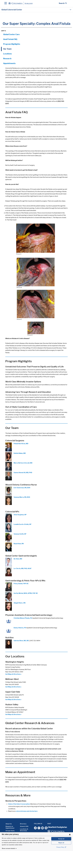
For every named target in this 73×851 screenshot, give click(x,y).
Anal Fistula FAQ (10, 39)
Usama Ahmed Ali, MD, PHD (23, 472)
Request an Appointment (10, 827)
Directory (23, 824)
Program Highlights (11, 44)
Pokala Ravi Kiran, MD (21, 443)
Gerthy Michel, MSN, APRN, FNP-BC (26, 593)
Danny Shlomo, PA (20, 628)
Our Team (7, 49)
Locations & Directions (24, 829)
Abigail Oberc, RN (19, 603)
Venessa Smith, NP (20, 534)
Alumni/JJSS (24, 826)
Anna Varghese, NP (20, 515)
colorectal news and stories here (26, 811)
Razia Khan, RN (19, 543)
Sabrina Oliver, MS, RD (21, 640)
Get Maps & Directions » (13, 674)
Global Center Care (11, 34)
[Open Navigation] (5, 3)
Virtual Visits (10, 830)
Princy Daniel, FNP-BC (21, 583)
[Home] (21, 3)
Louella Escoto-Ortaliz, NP (22, 524)
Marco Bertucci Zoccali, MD (23, 463)
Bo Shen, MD (18, 559)
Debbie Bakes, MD (20, 453)
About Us (9, 824)
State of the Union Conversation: (19, 804)
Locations (7, 54)
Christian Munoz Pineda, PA (23, 618)
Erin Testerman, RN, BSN (22, 488)
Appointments (9, 63)
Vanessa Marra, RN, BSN (22, 497)
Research (7, 58)
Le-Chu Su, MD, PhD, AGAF (23, 568)
